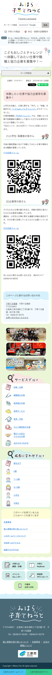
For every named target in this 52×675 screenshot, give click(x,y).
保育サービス (19, 411)
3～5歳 (17, 487)
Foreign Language (27, 19)
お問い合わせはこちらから (17, 318)
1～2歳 (17, 479)
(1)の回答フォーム (11, 153)
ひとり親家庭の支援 (22, 427)
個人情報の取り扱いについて (16, 529)
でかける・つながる (38, 38)
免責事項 (7, 522)
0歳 (15, 471)
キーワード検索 (10, 25)
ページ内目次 (26, 73)
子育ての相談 (14, 32)
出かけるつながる (21, 443)
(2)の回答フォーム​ (11, 228)
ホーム (10, 38)
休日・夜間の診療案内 (38, 32)
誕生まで (17, 463)
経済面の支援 (19, 403)
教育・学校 (18, 419)
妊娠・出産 (18, 387)
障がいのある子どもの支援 (19, 435)
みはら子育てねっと (22, 38)
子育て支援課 (11, 304)
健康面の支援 (19, 395)
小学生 (16, 495)
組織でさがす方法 (11, 550)
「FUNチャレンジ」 (23, 116)
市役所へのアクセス (12, 543)
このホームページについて (15, 536)
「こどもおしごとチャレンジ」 (24, 109)
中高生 (16, 503)
